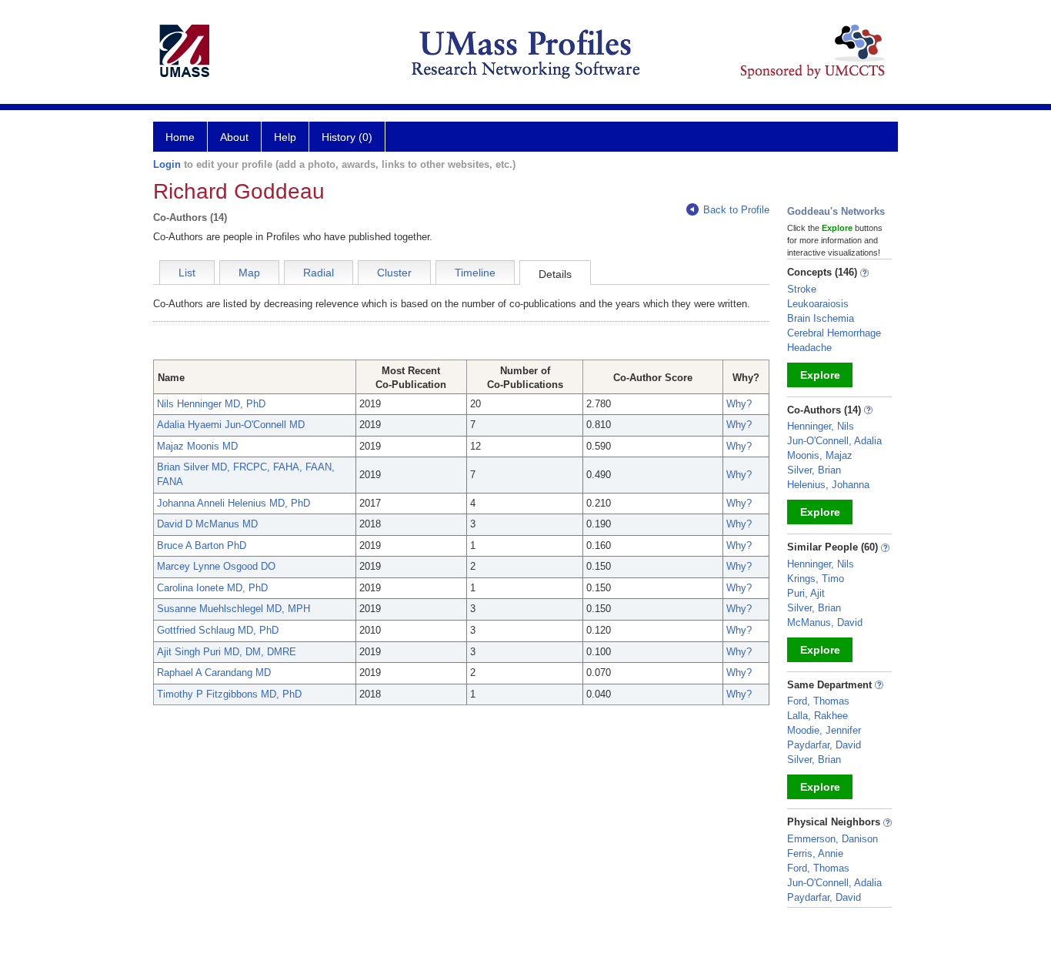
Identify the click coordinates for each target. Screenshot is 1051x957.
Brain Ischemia (820, 318)
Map (249, 272)
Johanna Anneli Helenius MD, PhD (233, 503)
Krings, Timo (815, 578)
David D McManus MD (207, 524)
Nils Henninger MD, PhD (211, 404)
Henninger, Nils (820, 426)
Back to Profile (736, 210)
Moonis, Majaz (819, 455)
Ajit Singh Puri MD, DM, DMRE (226, 652)
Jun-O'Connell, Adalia (834, 441)
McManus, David (824, 622)
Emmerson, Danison (832, 839)
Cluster (394, 272)
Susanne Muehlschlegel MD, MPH (233, 608)
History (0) (347, 137)
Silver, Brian (814, 470)
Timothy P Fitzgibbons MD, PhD (229, 694)
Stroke (801, 289)
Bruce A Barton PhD (201, 545)
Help (285, 137)
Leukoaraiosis (818, 304)
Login (167, 164)
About (234, 137)
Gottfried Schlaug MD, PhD (218, 630)
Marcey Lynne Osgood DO (216, 566)
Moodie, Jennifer (824, 730)
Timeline (475, 272)
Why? (739, 404)
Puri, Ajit (806, 593)
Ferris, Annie (815, 853)
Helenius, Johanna (828, 484)
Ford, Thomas (818, 701)
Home (180, 137)
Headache (809, 347)
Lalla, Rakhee (817, 715)
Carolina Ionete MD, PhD (212, 588)
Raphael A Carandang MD (214, 672)
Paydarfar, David (824, 745)
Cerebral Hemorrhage (834, 333)
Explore (820, 375)
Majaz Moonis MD (197, 446)
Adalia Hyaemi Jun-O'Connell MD (231, 424)
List (187, 272)
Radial (318, 272)
